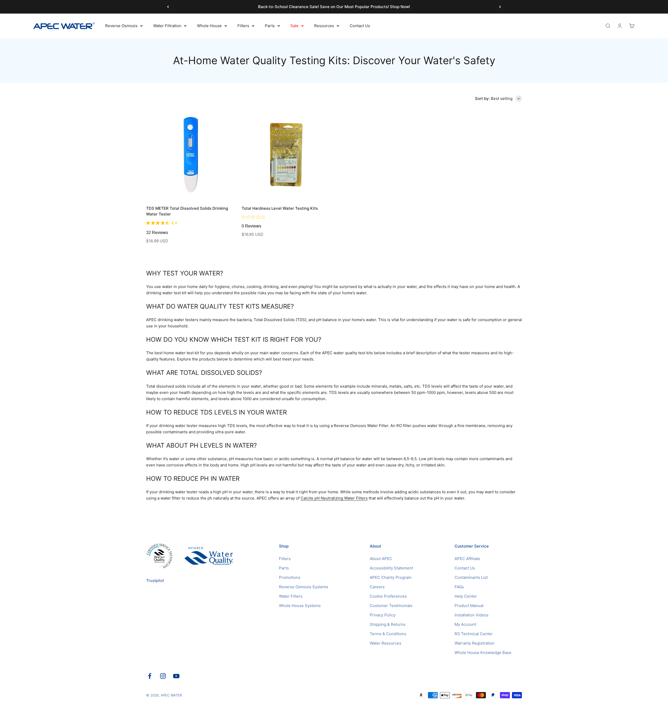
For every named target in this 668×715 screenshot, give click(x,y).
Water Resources (385, 643)
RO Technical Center (474, 633)
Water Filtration (167, 25)
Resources (324, 25)
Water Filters (290, 596)
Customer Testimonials (391, 605)
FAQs (459, 586)
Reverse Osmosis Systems (303, 586)
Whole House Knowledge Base (483, 652)
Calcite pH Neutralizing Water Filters (334, 498)
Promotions (289, 577)
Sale (294, 25)
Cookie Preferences (388, 596)
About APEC (381, 558)
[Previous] (168, 7)
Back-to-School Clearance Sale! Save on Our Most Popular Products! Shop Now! (334, 6)
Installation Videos (471, 614)
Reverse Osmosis (121, 25)
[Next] (500, 7)
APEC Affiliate (467, 558)
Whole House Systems (300, 605)
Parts (270, 25)
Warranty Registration (474, 643)
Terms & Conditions (388, 633)
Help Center (466, 596)
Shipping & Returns (387, 624)
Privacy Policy (383, 614)
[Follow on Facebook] (149, 676)
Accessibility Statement (391, 568)
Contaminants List (471, 577)
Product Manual (469, 605)
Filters (243, 25)
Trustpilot (155, 580)
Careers (377, 586)
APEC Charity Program (390, 577)
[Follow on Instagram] (162, 676)
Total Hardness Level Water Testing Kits (280, 208)
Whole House (209, 25)
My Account (465, 624)
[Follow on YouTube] (176, 676)
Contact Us (360, 25)
